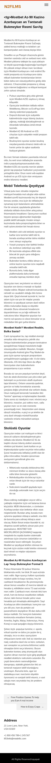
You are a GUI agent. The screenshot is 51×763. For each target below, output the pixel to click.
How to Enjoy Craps (30, 707)
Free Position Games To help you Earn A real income (25, 699)
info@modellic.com (17, 738)
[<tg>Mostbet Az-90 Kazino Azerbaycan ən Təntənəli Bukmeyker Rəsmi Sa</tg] (14, 6)
